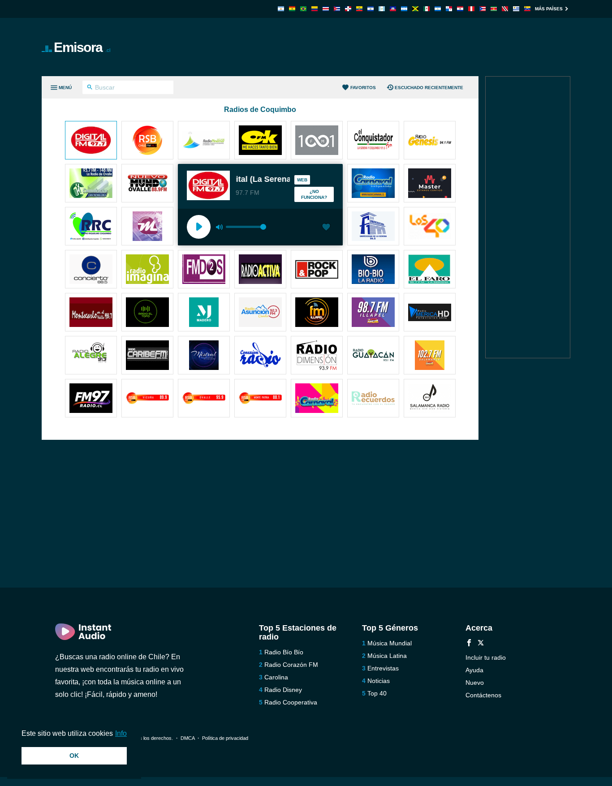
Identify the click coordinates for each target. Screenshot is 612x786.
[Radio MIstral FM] (203, 356)
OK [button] (74, 755)
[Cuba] (337, 9)
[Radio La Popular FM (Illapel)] (373, 313)
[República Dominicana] (348, 9)
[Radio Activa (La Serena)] (260, 270)
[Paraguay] (460, 9)
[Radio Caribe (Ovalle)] (147, 356)
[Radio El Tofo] (147, 313)
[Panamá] (449, 9)
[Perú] (471, 9)
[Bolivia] (292, 9)
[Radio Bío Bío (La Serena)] (373, 270)
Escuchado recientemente (429, 87)
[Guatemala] (382, 9)
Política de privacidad (225, 738)
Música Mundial (389, 643)
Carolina (276, 677)
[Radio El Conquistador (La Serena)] (373, 141)
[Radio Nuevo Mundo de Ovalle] (147, 184)
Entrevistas (383, 668)
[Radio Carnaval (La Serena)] (316, 399)
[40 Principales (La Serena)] (429, 227)
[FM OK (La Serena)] (260, 141)
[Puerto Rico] (482, 9)
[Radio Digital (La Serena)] (90, 141)
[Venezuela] (527, 9)
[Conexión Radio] (260, 356)
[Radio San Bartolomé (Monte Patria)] (260, 399)
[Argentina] (281, 9)
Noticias (378, 680)
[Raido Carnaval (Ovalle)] (373, 184)
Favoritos (363, 87)
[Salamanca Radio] (429, 399)
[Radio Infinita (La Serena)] (316, 141)
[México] (426, 9)
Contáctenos (483, 695)
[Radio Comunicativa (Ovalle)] (90, 184)
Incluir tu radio (485, 657)
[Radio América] (429, 313)
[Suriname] (494, 9)
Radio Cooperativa (290, 702)
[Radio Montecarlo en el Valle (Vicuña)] (90, 313)
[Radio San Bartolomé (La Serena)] (147, 141)
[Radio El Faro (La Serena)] (429, 270)
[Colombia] (314, 9)
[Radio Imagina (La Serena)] (147, 270)
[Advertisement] (407, 47)
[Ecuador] (359, 9)
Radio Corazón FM (291, 664)
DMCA (187, 738)
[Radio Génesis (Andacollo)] (429, 141)
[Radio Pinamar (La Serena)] (203, 141)
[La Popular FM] (429, 356)
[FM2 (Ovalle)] (203, 270)
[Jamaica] (415, 9)
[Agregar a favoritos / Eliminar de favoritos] (326, 228)
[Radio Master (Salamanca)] (429, 184)
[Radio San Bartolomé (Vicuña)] (147, 399)
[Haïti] (393, 9)
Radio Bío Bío (283, 652)
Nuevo (474, 682)
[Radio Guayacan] (373, 356)
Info (121, 733)
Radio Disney (283, 689)
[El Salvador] (370, 9)
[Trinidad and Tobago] (505, 9)
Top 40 (377, 693)
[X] (480, 644)
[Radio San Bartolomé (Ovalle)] (203, 399)
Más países (549, 8)
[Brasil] (303, 9)
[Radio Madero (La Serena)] (203, 313)
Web (302, 179)
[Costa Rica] (326, 9)
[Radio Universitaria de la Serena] (373, 227)
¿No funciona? (314, 194)
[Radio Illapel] (316, 313)
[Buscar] (89, 88)
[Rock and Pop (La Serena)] (316, 270)
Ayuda (474, 670)
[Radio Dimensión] (316, 356)
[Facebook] (469, 644)
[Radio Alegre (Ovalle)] (90, 356)
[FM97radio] (90, 399)
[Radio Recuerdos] (373, 399)
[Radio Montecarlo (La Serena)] (147, 227)
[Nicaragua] (438, 9)
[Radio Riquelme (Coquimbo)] (90, 227)
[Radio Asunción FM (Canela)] (260, 313)
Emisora (82, 47)
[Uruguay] (516, 9)
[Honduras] (404, 9)
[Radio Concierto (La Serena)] (90, 270)
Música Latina (387, 655)
